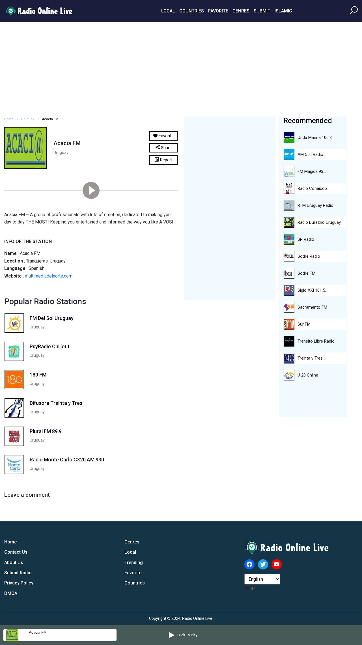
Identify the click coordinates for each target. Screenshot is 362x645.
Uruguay (27, 119)
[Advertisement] (181, 68)
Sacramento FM (312, 307)
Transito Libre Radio (316, 341)
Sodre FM (306, 273)
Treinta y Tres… (311, 358)
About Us (13, 562)
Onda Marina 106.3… (316, 137)
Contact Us (15, 552)
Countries (191, 11)
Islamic (283, 11)
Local (168, 11)
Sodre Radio (309, 256)
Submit (262, 11)
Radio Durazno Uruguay (319, 222)
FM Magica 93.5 (312, 171)
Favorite (218, 11)
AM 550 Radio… (312, 154)
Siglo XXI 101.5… (312, 290)
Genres (240, 11)
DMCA (10, 593)
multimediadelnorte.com (48, 276)
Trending (133, 562)
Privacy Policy (18, 583)
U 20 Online (308, 375)
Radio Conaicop (312, 188)
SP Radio (306, 239)
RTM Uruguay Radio (315, 205)
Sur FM (304, 324)
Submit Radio (18, 572)
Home (9, 119)
